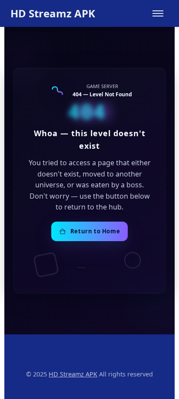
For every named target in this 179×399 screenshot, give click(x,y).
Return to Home (95, 231)
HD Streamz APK (52, 13)
